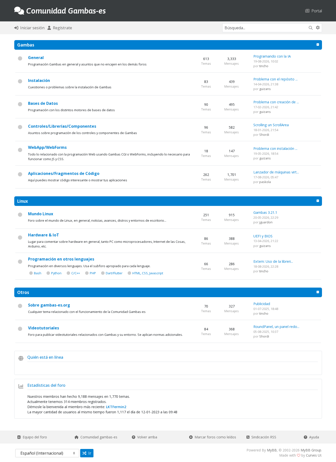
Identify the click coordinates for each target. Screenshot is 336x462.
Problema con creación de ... (276, 102)
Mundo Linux (40, 213)
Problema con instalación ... (275, 148)
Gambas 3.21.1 (265, 212)
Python (56, 273)
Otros (23, 292)
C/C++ (75, 273)
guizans (265, 89)
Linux (22, 201)
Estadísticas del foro (46, 385)
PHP (93, 273)
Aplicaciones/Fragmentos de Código (63, 173)
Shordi (264, 134)
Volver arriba (146, 437)
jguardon (266, 222)
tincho (263, 66)
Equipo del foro (34, 437)
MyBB (272, 450)
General (36, 57)
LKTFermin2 (116, 406)
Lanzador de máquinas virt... (276, 172)
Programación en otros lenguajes (61, 259)
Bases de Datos (43, 103)
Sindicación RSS (262, 437)
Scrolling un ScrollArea (271, 125)
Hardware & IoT (43, 235)
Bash (37, 273)
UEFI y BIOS (263, 236)
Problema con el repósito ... (275, 79)
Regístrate (61, 28)
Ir (88, 453)
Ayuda (313, 437)
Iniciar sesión (31, 28)
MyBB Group (311, 450)
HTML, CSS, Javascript (147, 273)
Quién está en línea (45, 357)
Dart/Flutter (114, 273)
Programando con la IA (272, 56)
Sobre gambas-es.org (49, 305)
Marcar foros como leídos (214, 437)
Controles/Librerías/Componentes (62, 126)
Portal (315, 11)
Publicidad (261, 303)
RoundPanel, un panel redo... (276, 326)
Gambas (25, 44)
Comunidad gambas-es (97, 437)
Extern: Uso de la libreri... (273, 261)
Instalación (39, 80)
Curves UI (313, 455)
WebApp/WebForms (47, 147)
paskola (265, 182)
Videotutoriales (43, 328)
